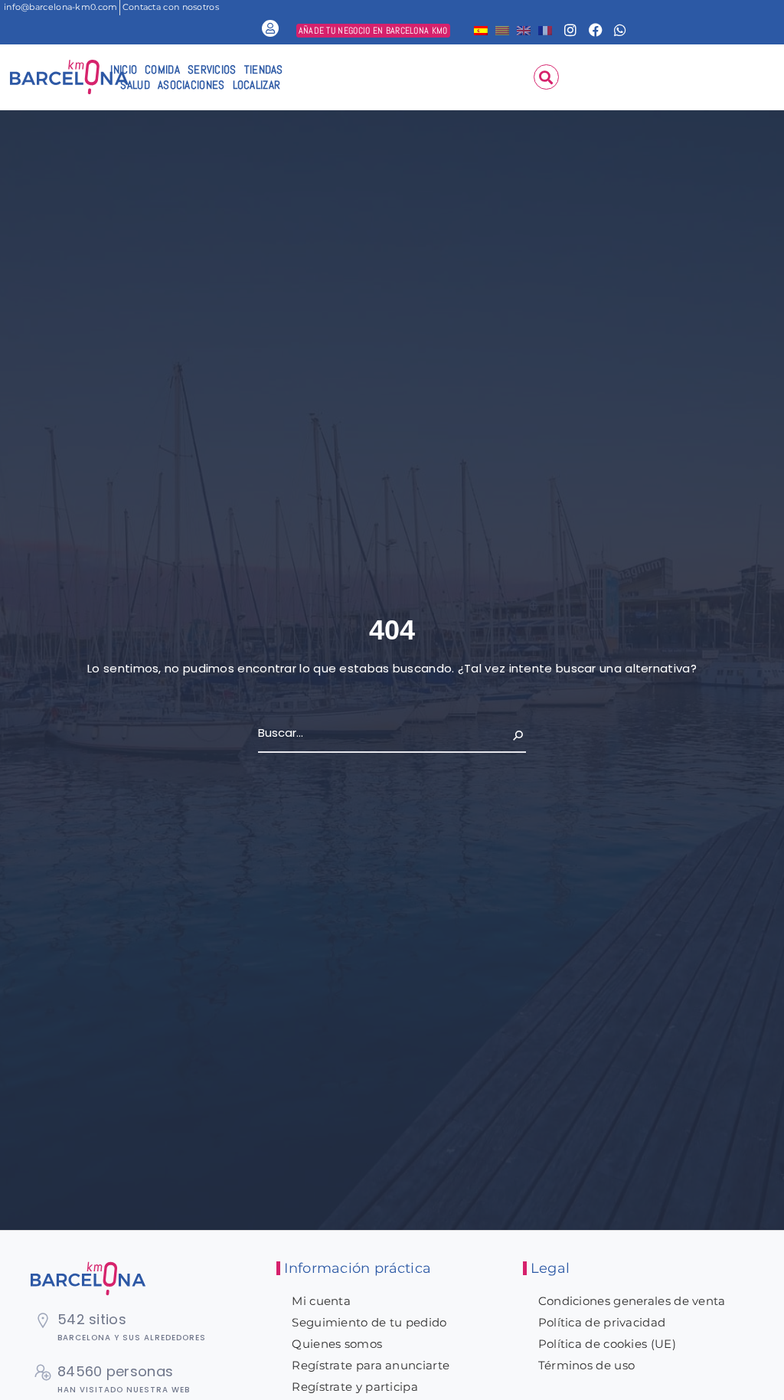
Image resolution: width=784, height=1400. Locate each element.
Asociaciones (191, 84)
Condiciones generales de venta (632, 1301)
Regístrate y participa (355, 1386)
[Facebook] (596, 30)
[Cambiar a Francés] (545, 29)
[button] (546, 77)
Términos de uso (586, 1365)
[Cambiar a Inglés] (523, 29)
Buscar (506, 733)
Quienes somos (337, 1343)
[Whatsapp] (620, 30)
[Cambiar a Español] (481, 29)
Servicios (212, 69)
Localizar (257, 84)
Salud (135, 84)
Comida (162, 69)
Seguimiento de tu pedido (369, 1322)
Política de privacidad (602, 1322)
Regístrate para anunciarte (370, 1365)
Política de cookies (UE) (607, 1343)
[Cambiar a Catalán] (502, 29)
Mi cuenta (321, 1301)
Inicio (123, 69)
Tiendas (263, 69)
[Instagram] (571, 30)
